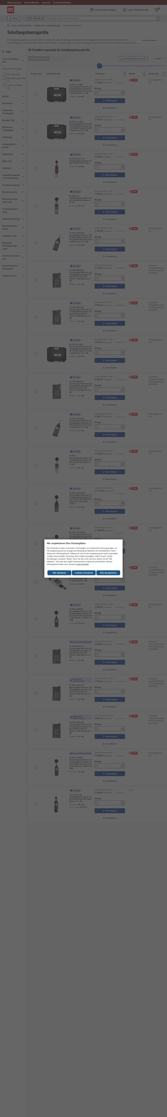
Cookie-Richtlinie (82, 564)
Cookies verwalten (84, 572)
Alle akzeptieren (108, 572)
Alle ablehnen (59, 572)
